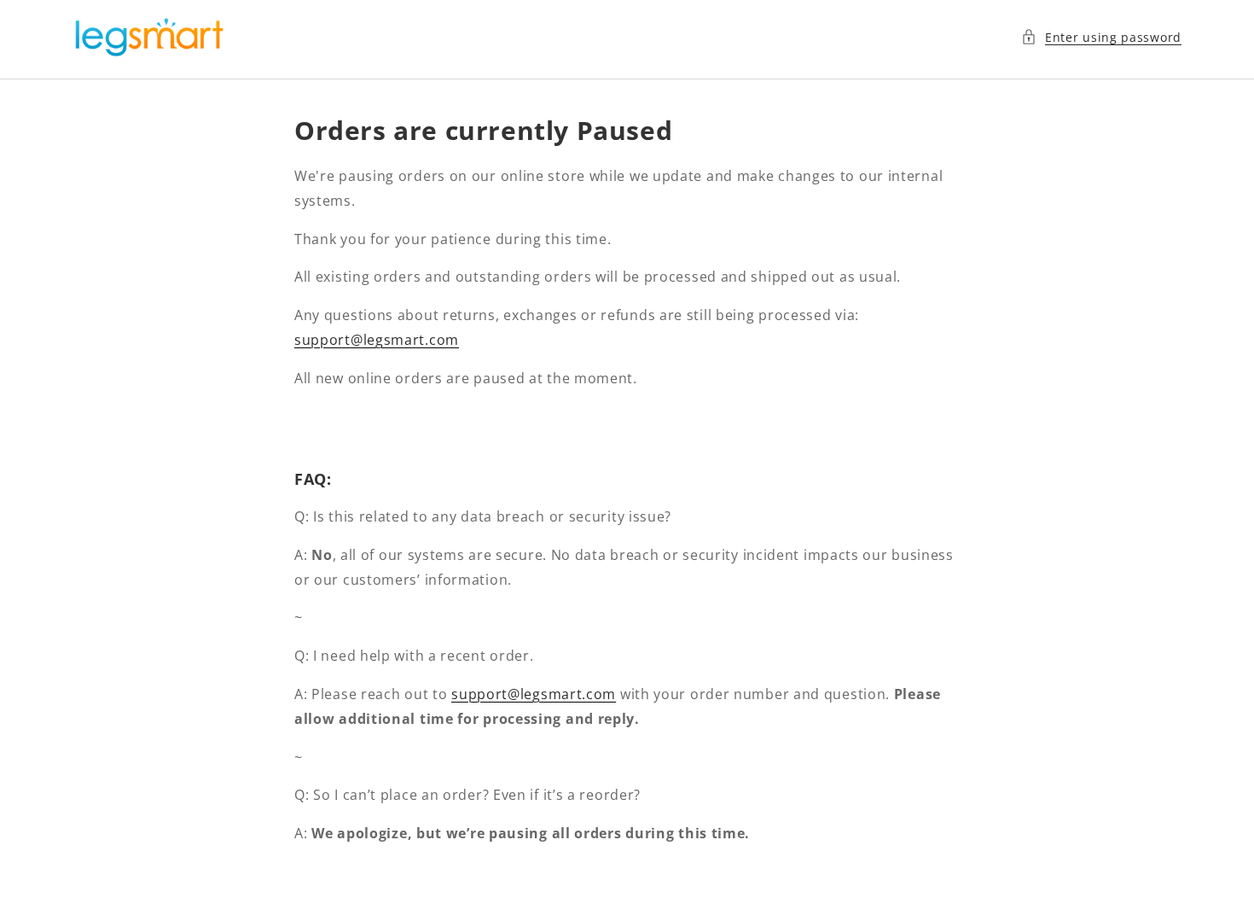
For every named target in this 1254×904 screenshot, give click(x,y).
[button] (1101, 37)
